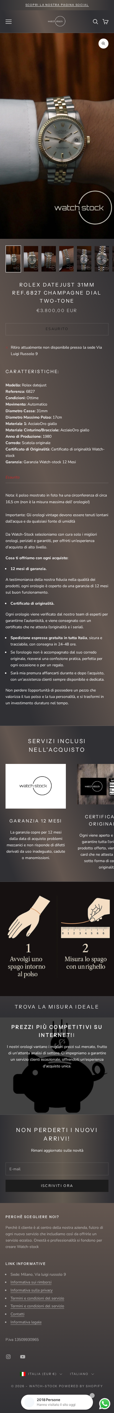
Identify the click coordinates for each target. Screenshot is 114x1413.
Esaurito (57, 328)
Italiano (79, 1374)
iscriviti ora (57, 1185)
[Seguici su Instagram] (8, 1356)
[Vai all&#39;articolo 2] (31, 258)
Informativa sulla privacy (32, 1290)
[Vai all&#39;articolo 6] (102, 258)
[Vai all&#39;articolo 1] (13, 258)
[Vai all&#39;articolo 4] (66, 258)
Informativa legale (26, 1322)
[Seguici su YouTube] (22, 1356)
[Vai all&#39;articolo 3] (48, 258)
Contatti (17, 1314)
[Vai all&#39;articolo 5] (84, 258)
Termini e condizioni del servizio (37, 1298)
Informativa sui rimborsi (31, 1282)
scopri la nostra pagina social (57, 5)
